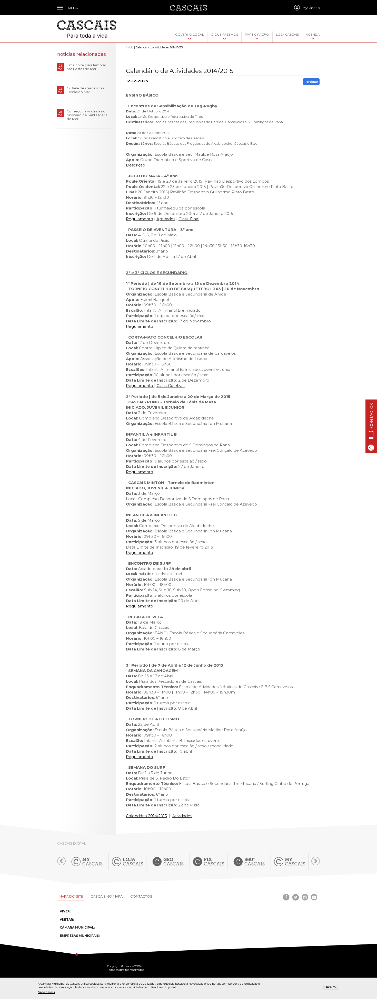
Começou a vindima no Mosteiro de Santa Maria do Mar (87, 115)
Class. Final (188, 218)
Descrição (135, 165)
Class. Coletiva (170, 385)
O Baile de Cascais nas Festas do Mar (85, 90)
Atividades (182, 815)
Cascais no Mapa (107, 896)
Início (129, 47)
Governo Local (189, 34)
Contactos (141, 896)
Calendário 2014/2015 (146, 815)
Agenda (313, 34)
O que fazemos (224, 34)
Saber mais (46, 992)
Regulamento (139, 218)
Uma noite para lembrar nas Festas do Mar (86, 67)
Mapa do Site (71, 896)
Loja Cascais (287, 34)
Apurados (165, 218)
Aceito (331, 987)
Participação (257, 34)
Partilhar (311, 81)
